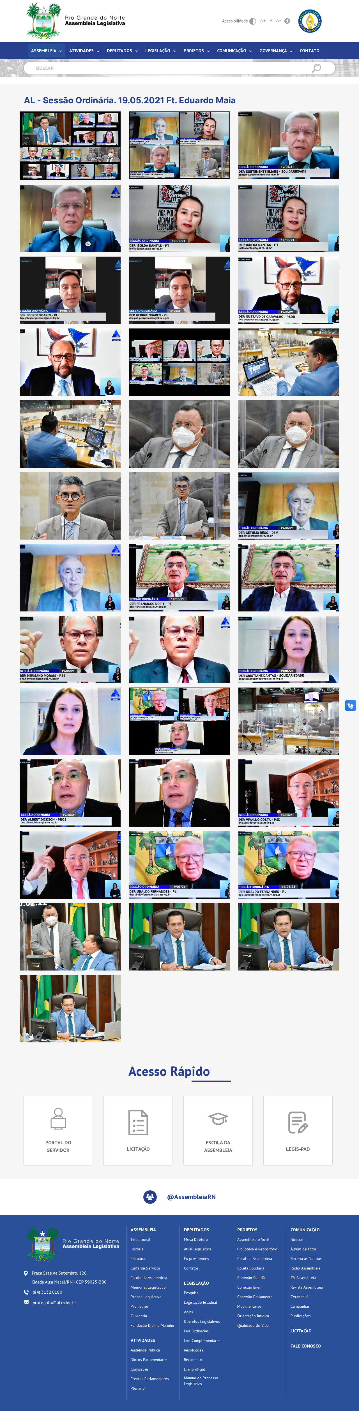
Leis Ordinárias (196, 1331)
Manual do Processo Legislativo (201, 1380)
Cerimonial (300, 1296)
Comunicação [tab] (232, 50)
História (137, 1249)
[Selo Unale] (310, 20)
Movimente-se (249, 1306)
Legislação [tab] (158, 50)
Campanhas (300, 1306)
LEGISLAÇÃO (196, 1283)
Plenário (138, 1388)
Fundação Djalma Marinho (152, 1325)
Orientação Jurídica (253, 1315)
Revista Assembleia (307, 1287)
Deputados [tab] (120, 50)
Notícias (297, 1239)
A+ (263, 20)
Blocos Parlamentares (149, 1359)
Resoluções (193, 1350)
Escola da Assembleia (149, 1277)
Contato (309, 50)
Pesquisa (191, 1292)
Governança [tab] (273, 50)
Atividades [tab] (82, 50)
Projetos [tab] (194, 50)
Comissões (140, 1369)
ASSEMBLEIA (143, 1229)
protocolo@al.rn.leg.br (54, 1302)
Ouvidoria (139, 1315)
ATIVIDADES (143, 1340)
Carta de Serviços (146, 1268)
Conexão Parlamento (255, 1296)
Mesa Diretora (196, 1239)
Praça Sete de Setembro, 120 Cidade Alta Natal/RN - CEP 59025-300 (69, 1277)
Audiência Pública (145, 1350)
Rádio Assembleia (306, 1268)
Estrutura (138, 1258)
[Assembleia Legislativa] (74, 21)
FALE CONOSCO (306, 1346)
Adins (188, 1311)
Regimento (193, 1359)
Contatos (191, 1268)
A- (278, 20)
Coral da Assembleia (254, 1258)
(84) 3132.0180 (47, 1292)
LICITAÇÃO (301, 1331)
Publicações (301, 1315)
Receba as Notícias (306, 1258)
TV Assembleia (303, 1277)
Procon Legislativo (146, 1296)
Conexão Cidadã (251, 1277)
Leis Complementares (202, 1340)
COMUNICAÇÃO (305, 1229)
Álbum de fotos (304, 1249)
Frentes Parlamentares (150, 1378)
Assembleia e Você (253, 1239)
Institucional (140, 1239)
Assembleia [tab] (44, 50)
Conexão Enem (250, 1287)
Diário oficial (194, 1369)
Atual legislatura (197, 1249)
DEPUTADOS (196, 1229)
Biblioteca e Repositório (257, 1249)
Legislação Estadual (200, 1302)
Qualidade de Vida (253, 1325)
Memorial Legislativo (148, 1287)
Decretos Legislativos (202, 1321)
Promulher (139, 1306)
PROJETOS (247, 1229)
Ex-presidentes (196, 1258)
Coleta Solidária (250, 1268)
